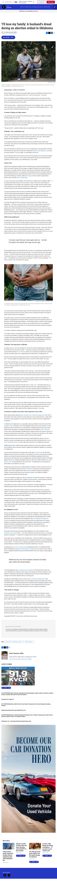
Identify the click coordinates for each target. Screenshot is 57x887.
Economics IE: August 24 (7, 699)
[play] (4, 7)
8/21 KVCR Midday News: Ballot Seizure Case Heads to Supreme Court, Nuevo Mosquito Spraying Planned (25, 704)
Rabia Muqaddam (32, 479)
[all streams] (55, 7)
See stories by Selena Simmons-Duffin (20, 659)
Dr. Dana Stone (38, 452)
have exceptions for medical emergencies (32, 415)
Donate (51, 2)
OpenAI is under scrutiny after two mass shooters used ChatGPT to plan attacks (21, 847)
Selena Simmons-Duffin (11, 32)
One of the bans (45, 429)
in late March (28, 468)
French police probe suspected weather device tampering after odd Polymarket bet (8, 856)
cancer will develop (22, 177)
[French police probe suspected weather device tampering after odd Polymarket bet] (9, 846)
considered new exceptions (25, 570)
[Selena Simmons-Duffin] (4, 655)
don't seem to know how (19, 547)
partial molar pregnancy (40, 150)
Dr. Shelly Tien (32, 385)
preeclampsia (29, 175)
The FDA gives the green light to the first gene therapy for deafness (34, 854)
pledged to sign (8, 425)
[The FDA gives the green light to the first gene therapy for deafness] (35, 846)
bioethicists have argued (11, 533)
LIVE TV (42, 2)
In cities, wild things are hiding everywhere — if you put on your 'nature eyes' (47, 847)
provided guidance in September (28, 549)
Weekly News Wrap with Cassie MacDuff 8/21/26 (13, 710)
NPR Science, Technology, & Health (14, 641)
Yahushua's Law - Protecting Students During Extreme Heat (16, 721)
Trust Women (21, 351)
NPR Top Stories (28, 641)
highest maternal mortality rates (36, 579)
